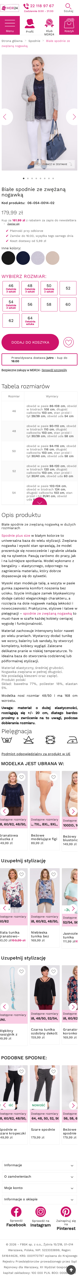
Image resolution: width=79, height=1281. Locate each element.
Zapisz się (13, 223)
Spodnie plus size (15, 536)
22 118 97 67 (42, 5)
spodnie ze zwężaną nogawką (47, 613)
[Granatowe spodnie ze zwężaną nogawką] (23, 258)
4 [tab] (36, 178)
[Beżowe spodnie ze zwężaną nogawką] (52, 258)
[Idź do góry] (71, 1270)
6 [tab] (45, 178)
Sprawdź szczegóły (54, 370)
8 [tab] (53, 178)
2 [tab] (28, 178)
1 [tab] (24, 178)
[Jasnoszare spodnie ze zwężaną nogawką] (38, 258)
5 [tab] (41, 178)
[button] (4, 811)
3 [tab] (32, 178)
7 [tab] (49, 178)
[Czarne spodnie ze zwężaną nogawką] (8, 258)
